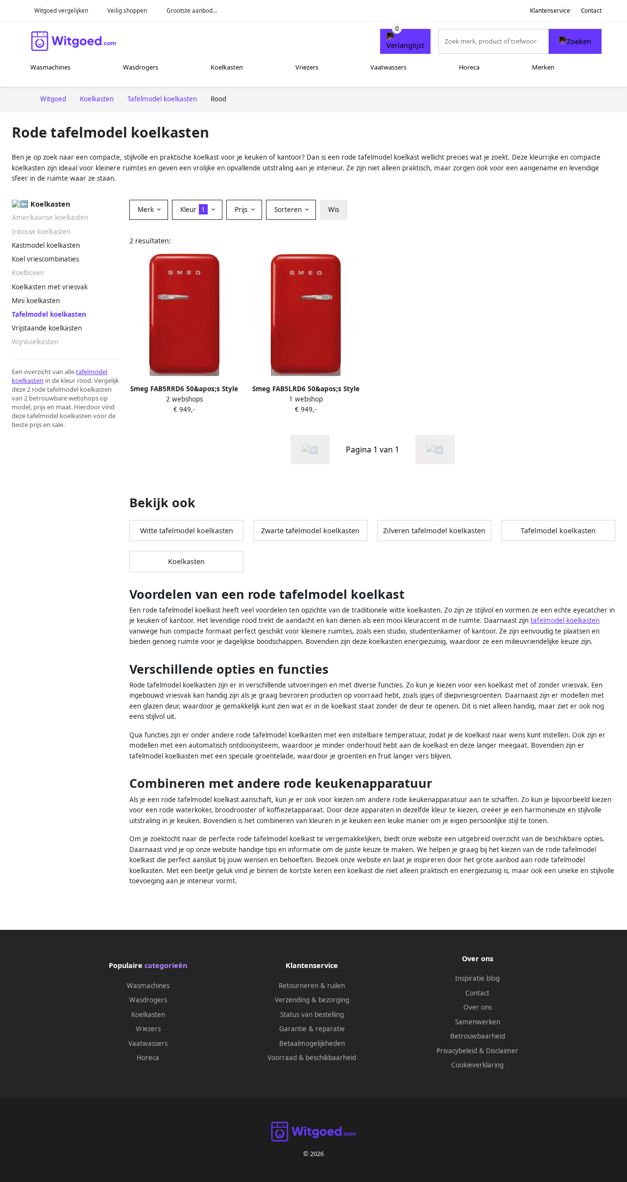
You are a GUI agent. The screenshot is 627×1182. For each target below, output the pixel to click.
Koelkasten (227, 67)
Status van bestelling (312, 1014)
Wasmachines (50, 67)
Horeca (469, 67)
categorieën (166, 965)
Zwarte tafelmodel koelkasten (310, 530)
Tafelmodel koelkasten (558, 530)
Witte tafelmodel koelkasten (186, 530)
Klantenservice (550, 10)
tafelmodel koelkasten (565, 620)
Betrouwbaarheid (477, 1036)
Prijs (242, 209)
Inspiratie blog (477, 978)
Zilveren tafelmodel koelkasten (434, 530)
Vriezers (306, 67)
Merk (147, 209)
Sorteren (289, 209)
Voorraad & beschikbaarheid (311, 1057)
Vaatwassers (388, 67)
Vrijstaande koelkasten (47, 328)
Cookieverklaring (477, 1065)
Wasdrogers (140, 67)
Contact (591, 10)
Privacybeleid (456, 1050)
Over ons (477, 1007)
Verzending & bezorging (312, 999)
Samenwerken (477, 1021)
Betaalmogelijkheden (312, 1043)
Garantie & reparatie (312, 1028)
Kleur (192, 209)
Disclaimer (502, 1050)
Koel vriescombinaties (45, 259)
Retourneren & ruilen (312, 985)
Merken (543, 67)
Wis (333, 209)
